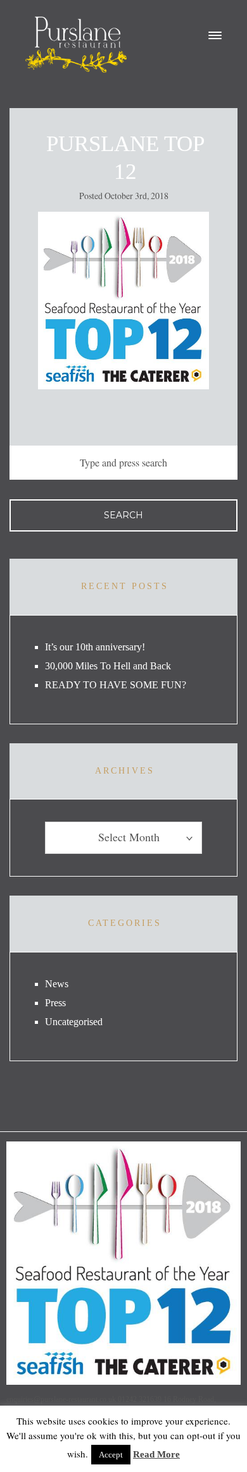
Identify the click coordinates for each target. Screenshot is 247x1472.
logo (76, 44)
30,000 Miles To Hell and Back (108, 665)
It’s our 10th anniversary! (95, 647)
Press (55, 1002)
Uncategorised (74, 1021)
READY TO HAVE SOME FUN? (115, 684)
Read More (156, 1454)
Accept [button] (111, 1454)
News (56, 983)
